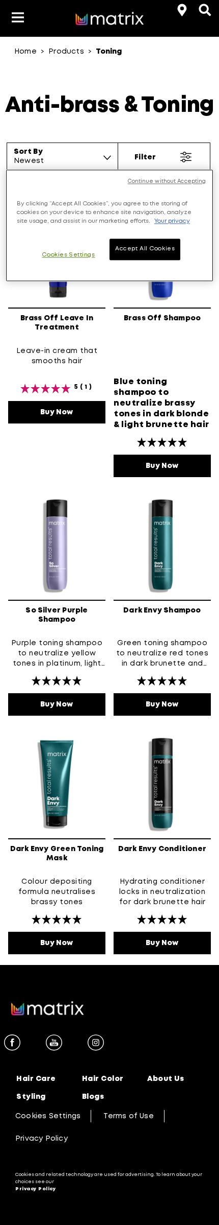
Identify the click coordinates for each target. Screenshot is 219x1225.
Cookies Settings (47, 1116)
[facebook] (12, 1044)
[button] (18, 18)
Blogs (93, 1097)
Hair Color (103, 1079)
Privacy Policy (41, 1139)
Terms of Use (128, 1116)
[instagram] (96, 1044)
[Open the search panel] (204, 9)
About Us (165, 1079)
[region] (110, 225)
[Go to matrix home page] (109, 20)
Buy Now (72, 412)
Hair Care (36, 1079)
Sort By (28, 152)
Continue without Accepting (167, 181)
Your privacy (172, 221)
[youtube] (54, 1044)
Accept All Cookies (145, 248)
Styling (31, 1097)
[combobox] (62, 161)
